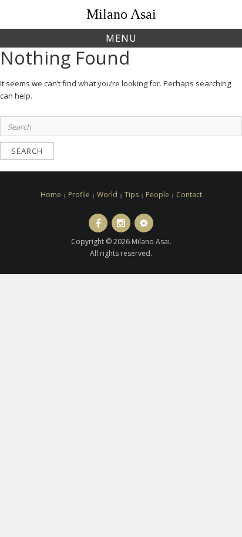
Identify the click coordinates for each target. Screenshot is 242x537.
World (107, 195)
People (157, 195)
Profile (79, 195)
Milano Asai (121, 14)
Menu (121, 38)
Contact (189, 195)
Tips (132, 195)
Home (51, 195)
